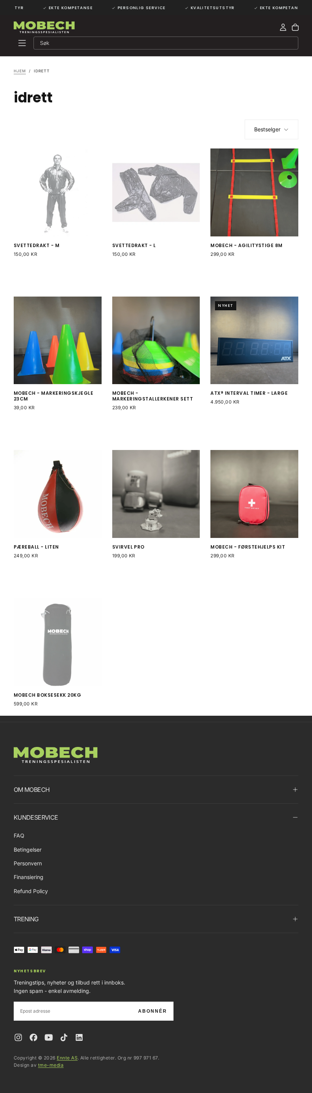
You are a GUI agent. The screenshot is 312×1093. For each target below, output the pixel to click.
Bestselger (267, 129)
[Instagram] (18, 1037)
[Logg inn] (283, 27)
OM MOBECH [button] (31, 789)
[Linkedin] (79, 1037)
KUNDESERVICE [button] (36, 817)
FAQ (19, 835)
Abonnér (152, 1011)
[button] (22, 43)
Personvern (28, 863)
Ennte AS (67, 1058)
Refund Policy (31, 891)
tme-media (51, 1065)
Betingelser (27, 849)
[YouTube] (48, 1037)
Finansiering (28, 877)
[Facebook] (33, 1037)
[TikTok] (63, 1037)
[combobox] (163, 43)
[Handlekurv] (295, 27)
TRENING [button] (26, 919)
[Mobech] (55, 755)
